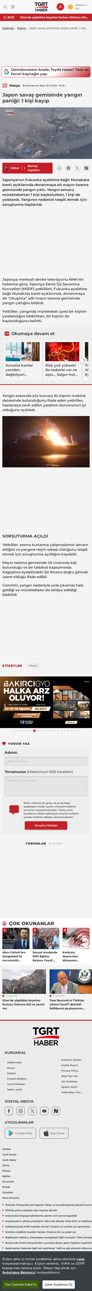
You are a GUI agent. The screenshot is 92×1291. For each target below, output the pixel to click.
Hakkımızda (14, 1062)
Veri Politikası (69, 1081)
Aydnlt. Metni (69, 1087)
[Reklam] (46, 702)
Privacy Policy (69, 1070)
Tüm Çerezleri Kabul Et (21, 1284)
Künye (11, 1067)
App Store (57, 1133)
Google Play (23, 1133)
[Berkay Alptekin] (6, 168)
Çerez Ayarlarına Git (58, 1284)
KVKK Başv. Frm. (71, 1092)
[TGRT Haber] (41, 6)
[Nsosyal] (86, 168)
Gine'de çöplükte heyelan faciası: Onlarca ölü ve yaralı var (54, 17)
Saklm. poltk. (14, 1089)
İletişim (11, 1073)
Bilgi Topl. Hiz (69, 1076)
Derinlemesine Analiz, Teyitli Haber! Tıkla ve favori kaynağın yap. (49, 71)
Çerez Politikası (16, 1084)
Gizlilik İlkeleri (69, 1065)
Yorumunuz (39, 771)
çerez (81, 1259)
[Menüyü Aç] (13, 6)
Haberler (8, 28)
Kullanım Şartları (71, 1059)
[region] (46, 1271)
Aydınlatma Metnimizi (18, 1272)
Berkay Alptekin (34, 168)
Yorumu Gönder (46, 825)
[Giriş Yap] (60, 7)
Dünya (21, 28)
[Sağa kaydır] (84, 360)
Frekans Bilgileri (17, 1078)
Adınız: (11, 752)
